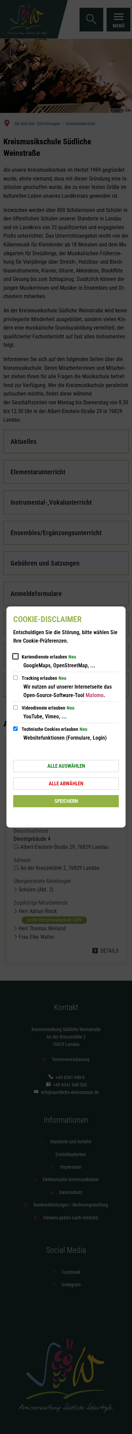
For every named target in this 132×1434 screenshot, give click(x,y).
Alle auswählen (66, 766)
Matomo (95, 695)
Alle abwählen (66, 784)
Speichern (66, 801)
